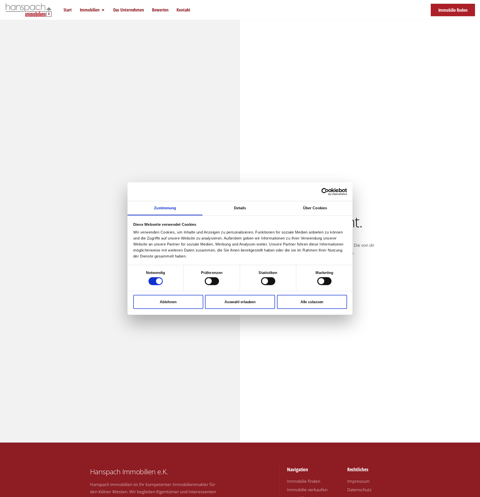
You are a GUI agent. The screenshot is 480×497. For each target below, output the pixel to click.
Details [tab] (240, 208)
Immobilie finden (303, 481)
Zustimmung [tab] (165, 208)
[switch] (212, 281)
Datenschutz (359, 490)
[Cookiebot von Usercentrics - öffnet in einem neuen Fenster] (325, 191)
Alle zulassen (312, 301)
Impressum (358, 481)
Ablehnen (168, 301)
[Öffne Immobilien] (103, 9)
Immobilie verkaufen (307, 490)
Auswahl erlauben (240, 301)
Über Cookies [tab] (315, 208)
